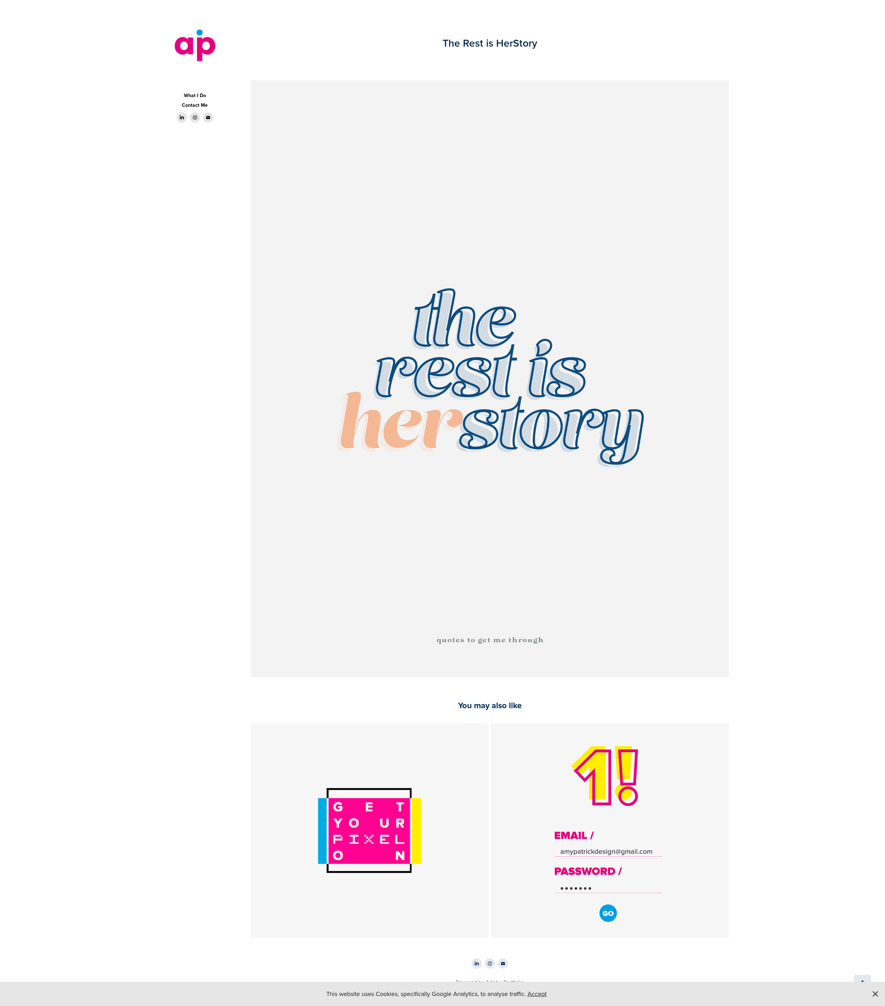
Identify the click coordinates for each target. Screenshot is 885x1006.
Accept (537, 993)
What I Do (195, 95)
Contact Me (195, 105)
